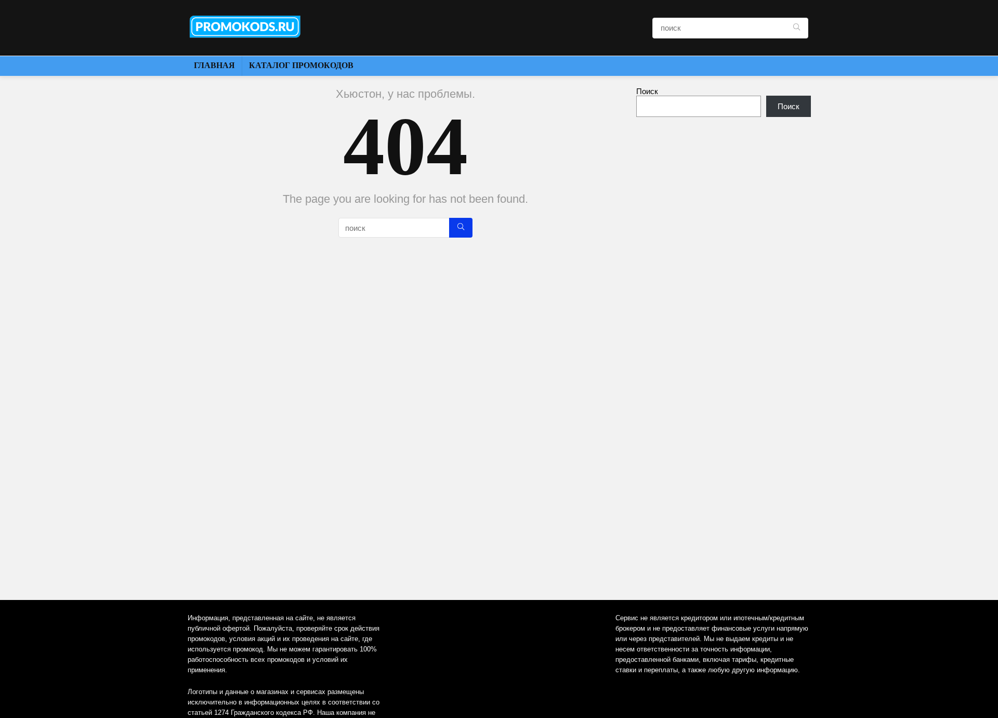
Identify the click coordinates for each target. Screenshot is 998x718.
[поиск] (796, 28)
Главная (214, 65)
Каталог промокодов (301, 65)
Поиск (647, 91)
